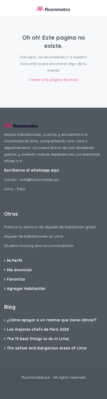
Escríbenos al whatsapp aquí (31, 170)
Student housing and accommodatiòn (39, 245)
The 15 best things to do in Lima (38, 338)
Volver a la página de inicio (53, 79)
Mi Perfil (14, 260)
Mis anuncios (19, 269)
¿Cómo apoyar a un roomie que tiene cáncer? (51, 319)
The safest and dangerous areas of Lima (46, 348)
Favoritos (16, 279)
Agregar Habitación (26, 288)
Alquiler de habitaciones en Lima (33, 236)
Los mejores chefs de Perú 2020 (38, 329)
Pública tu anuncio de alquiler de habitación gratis (50, 226)
